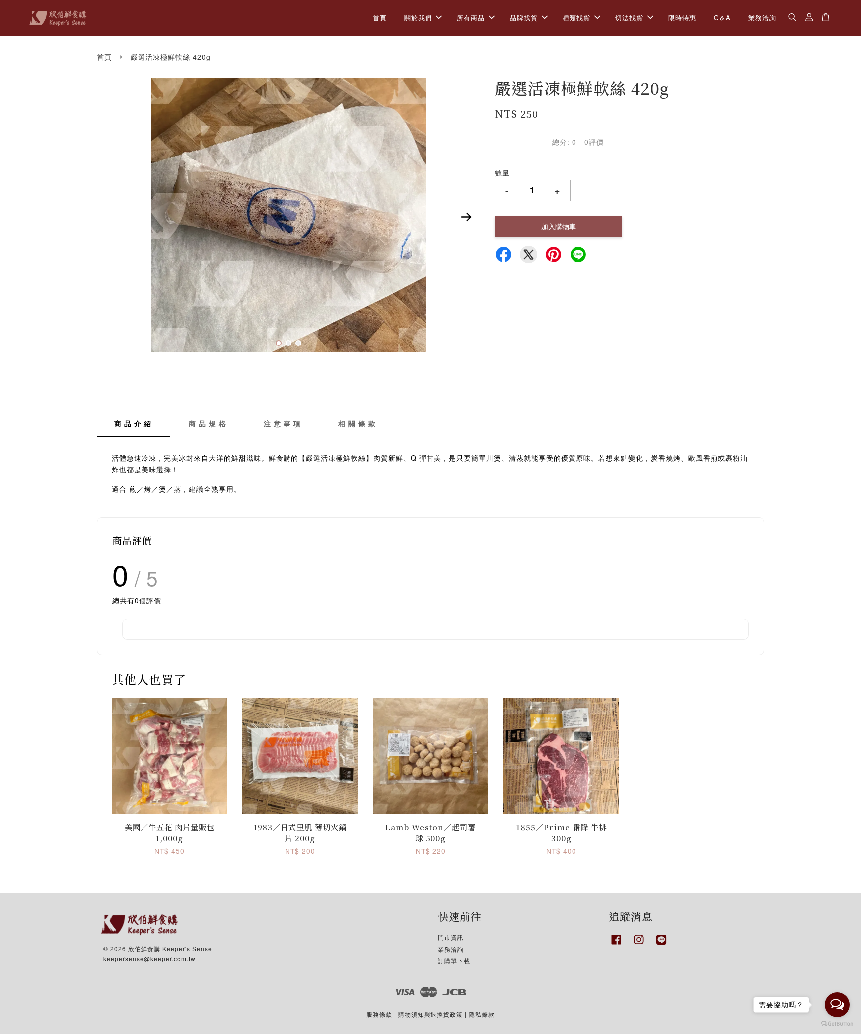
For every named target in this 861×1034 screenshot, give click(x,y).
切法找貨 (629, 17)
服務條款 (379, 1014)
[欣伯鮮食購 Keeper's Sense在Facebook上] (616, 944)
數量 (502, 172)
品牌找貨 (524, 17)
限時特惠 (682, 17)
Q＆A (722, 17)
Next (466, 216)
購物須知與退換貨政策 (430, 1014)
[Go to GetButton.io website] (837, 1024)
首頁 (380, 17)
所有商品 (471, 17)
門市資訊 (451, 937)
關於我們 (418, 17)
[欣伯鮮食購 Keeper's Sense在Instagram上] (638, 944)
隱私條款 (482, 1014)
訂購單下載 (454, 960)
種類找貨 (576, 17)
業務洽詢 (762, 17)
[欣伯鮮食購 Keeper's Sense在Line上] (661, 944)
